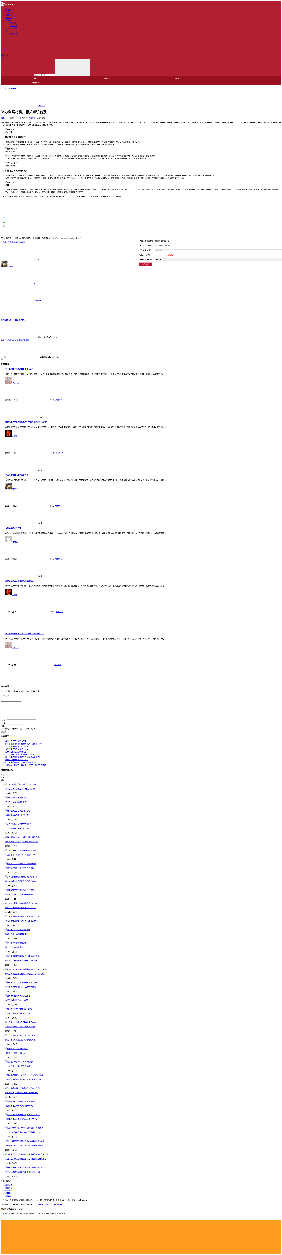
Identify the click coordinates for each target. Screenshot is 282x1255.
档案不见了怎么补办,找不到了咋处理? (20, 868)
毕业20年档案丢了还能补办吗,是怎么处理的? (22, 757)
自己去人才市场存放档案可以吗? (18, 1013)
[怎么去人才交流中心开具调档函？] (19, 1062)
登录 (2, 55)
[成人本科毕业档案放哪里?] (16, 943)
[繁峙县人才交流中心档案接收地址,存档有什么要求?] (26, 969)
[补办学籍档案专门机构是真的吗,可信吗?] (21, 877)
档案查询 (106, 78)
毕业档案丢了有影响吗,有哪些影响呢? (20, 855)
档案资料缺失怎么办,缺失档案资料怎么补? (21, 842)
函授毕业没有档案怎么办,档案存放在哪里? (21, 961)
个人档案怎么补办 (8, 242)
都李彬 (3, 118)
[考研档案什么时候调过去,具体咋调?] (20, 1101)
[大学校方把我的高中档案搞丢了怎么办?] (21, 903)
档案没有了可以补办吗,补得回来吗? (19, 894)
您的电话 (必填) (145, 250)
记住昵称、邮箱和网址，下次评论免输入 (19, 729)
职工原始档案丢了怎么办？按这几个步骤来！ (23, 762)
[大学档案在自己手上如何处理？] (18, 811)
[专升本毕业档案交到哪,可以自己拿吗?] (20, 1022)
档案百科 (8, 18)
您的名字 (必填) (145, 246)
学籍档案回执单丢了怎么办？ (16, 760)
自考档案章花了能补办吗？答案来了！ (20, 581)
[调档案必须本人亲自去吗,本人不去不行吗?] (22, 1115)
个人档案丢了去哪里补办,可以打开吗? (20, 754)
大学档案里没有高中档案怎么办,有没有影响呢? (23, 744)
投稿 (2, 58)
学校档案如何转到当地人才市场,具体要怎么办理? (24, 1146)
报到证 (8, 1196)
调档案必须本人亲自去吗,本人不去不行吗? (21, 1119)
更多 (7, 31)
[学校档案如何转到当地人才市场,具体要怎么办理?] (25, 1141)
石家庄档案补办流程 (13, 528)
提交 (3, 731)
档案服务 (8, 20)
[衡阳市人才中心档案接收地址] (17, 930)
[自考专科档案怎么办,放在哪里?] (18, 996)
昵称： (4, 720)
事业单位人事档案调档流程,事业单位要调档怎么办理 (25, 1159)
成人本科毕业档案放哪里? (15, 947)
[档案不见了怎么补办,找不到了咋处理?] (20, 864)
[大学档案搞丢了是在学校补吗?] (18, 824)
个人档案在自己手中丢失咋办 (16, 475)
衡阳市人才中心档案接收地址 (16, 934)
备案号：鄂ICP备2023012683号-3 (50, 1205)
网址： (3, 726)
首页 (36, 78)
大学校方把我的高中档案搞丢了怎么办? (20, 908)
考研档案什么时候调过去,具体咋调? (19, 1106)
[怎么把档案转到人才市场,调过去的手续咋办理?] (24, 1128)
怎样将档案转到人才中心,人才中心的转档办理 (23, 1079)
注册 (6, 55)
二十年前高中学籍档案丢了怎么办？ (19, 369)
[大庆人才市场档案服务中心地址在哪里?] (21, 1035)
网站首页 (8, 10)
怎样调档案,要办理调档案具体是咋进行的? (21, 1093)
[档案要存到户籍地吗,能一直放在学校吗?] (21, 983)
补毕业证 (13, 34)
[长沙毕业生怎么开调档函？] (16, 1049)
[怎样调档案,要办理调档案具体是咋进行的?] (22, 1088)
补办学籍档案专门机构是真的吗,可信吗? (20, 881)
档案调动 (13, 28)
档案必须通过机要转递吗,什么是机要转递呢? (22, 1172)
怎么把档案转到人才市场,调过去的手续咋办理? (23, 1132)
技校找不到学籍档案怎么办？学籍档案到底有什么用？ (26, 422)
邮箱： (4, 723)
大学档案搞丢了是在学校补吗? (17, 749)
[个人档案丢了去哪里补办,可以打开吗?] (20, 784)
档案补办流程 (20, 242)
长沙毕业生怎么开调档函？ (15, 1053)
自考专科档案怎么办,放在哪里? (17, 1000)
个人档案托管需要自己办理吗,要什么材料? (21, 921)
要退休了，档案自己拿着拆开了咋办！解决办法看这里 (26, 765)
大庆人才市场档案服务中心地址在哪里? (20, 1040)
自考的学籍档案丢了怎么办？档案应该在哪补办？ (24, 634)
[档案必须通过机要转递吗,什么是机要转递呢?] (23, 1168)
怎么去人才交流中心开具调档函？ (18, 1066)
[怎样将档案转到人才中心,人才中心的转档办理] (24, 1075)
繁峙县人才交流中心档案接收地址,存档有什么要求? (25, 974)
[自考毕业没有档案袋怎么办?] (17, 798)
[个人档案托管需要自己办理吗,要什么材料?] (22, 916)
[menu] (2, 2)
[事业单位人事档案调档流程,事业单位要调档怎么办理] (26, 1154)
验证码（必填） (156, 255)
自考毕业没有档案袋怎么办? (16, 752)
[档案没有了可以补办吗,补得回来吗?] (20, 890)
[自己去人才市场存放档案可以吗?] (18, 1009)
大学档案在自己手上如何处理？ (17, 746)
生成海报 (37, 300)
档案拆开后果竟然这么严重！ (16, 741)
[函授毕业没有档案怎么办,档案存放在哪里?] (22, 956)
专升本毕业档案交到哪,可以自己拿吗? (20, 1027)
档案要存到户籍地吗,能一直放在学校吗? (20, 987)
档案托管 (8, 15)
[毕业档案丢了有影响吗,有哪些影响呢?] (20, 850)
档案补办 (8, 12)
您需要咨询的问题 (146, 259)
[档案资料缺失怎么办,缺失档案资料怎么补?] (22, 837)
